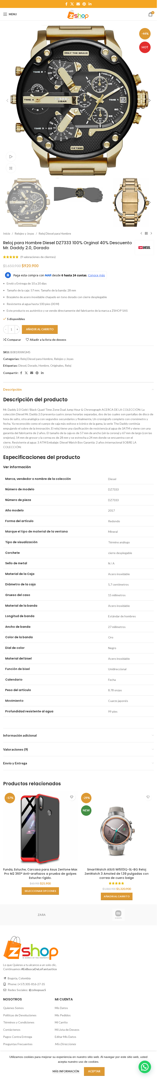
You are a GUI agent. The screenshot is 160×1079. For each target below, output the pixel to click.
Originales (57, 365)
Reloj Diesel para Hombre (55, 233)
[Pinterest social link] (84, 4)
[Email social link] (78, 4)
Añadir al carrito (40, 329)
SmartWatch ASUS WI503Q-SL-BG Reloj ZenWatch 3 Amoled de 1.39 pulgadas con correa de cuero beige (117, 873)
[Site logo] (78, 14)
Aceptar (94, 1071)
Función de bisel (17, 669)
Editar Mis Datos (65, 1036)
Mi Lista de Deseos (67, 1029)
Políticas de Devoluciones (19, 1015)
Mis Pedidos (63, 1015)
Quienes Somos (13, 1008)
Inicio (6, 233)
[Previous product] (141, 233)
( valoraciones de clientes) (38, 257)
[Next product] (151, 233)
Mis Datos (61, 1008)
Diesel (22, 365)
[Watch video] (11, 156)
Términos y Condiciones (18, 1022)
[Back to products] (146, 233)
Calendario (13, 679)
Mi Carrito (61, 1022)
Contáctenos (11, 1029)
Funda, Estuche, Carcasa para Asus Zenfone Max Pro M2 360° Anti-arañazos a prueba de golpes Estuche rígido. (40, 873)
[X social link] (72, 4)
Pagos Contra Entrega (17, 1036)
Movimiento (14, 701)
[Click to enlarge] (11, 168)
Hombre (44, 365)
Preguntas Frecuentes (17, 1044)
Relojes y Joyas (24, 233)
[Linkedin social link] (90, 4)
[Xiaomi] (118, 914)
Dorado (32, 365)
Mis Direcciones (65, 1044)
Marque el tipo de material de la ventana (36, 531)
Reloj (68, 365)
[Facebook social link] (66, 4)
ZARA (42, 914)
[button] (7, 100)
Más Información (66, 1071)
